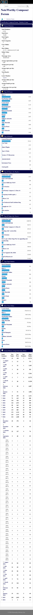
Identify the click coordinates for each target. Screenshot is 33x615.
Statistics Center (10, 19)
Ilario (3, 340)
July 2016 (5, 567)
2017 (4, 414)
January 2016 (5, 594)
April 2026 (5, 377)
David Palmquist (6, 107)
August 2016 (5, 563)
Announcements (6, 159)
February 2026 (5, 387)
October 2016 (6, 431)
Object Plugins (6, 147)
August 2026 (5, 361)
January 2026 (5, 392)
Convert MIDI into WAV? (9, 183)
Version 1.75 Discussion (8, 155)
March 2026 (5, 381)
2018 (4, 412)
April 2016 (5, 579)
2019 (4, 410)
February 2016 (5, 588)
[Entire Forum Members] (22, 6)
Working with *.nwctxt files (9, 231)
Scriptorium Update (7, 175)
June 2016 (5, 571)
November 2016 (5, 427)
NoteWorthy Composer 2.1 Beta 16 (11, 190)
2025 (4, 396)
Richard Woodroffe (7, 111)
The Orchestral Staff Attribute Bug (11, 202)
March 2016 (5, 583)
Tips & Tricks (5, 151)
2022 (4, 403)
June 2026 (5, 369)
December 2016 (5, 421)
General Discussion (7, 139)
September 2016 (6, 437)
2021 (4, 405)
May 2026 (5, 373)
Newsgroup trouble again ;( (9, 194)
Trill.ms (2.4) (5, 198)
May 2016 (5, 575)
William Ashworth (7, 119)
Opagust (4, 300)
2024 (4, 398)
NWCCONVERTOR (7, 179)
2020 (4, 407)
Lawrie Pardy (5, 103)
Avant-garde (5, 167)
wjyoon (5, 77)
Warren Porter (5, 126)
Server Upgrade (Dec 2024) (9, 253)
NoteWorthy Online (7, 99)
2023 (4, 400)
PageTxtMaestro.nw (7, 256)
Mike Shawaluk (6, 122)
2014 (4, 600)
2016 (4, 417)
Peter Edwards (6, 130)
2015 (4, 597)
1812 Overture (5, 186)
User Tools (4, 143)
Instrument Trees (6, 163)
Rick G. (4, 95)
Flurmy (4, 115)
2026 (4, 358)
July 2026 (5, 365)
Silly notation (5, 210)
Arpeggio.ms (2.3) (6, 206)
